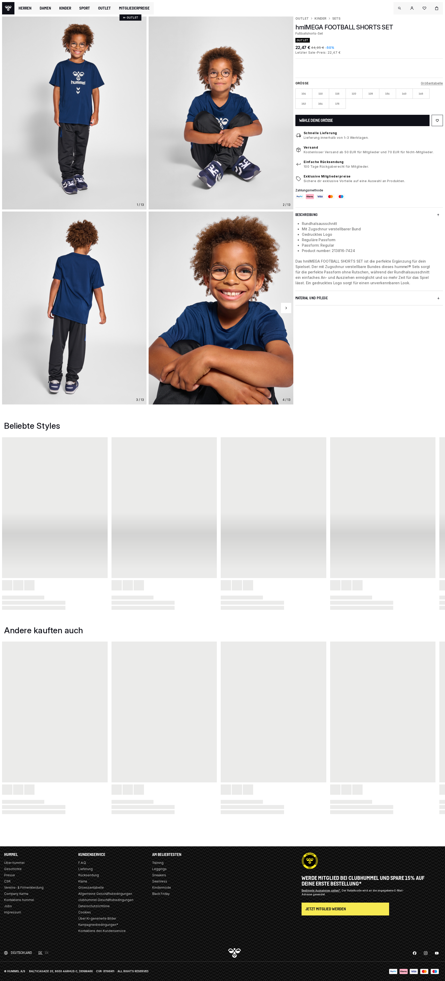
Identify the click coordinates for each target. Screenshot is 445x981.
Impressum (12, 912)
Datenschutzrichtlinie (94, 906)
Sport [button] (84, 8)
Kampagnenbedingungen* (98, 925)
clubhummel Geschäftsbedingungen (105, 900)
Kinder (320, 18)
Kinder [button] (65, 8)
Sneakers (159, 875)
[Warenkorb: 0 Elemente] (437, 8)
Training (158, 863)
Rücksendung (88, 875)
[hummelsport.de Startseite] (8, 8)
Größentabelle (432, 83)
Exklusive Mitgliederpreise (327, 176)
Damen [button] (45, 8)
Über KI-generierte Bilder (97, 918)
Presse (9, 875)
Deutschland (21, 953)
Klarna (82, 881)
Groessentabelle (91, 887)
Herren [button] (25, 8)
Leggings (159, 869)
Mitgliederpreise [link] (134, 8)
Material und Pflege (311, 298)
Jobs (8, 906)
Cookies (84, 912)
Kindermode (161, 887)
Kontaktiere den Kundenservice (102, 931)
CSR (7, 881)
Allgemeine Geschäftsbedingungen (105, 894)
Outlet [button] (104, 8)
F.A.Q (82, 863)
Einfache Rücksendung (324, 162)
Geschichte (13, 869)
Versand (311, 147)
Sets (336, 18)
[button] (399, 8)
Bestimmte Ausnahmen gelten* (321, 890)
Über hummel (14, 863)
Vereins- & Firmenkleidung (24, 887)
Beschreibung (306, 215)
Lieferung (85, 869)
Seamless (159, 881)
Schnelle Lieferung (320, 133)
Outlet (302, 18)
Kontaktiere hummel (19, 900)
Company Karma (16, 894)
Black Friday (161, 894)
